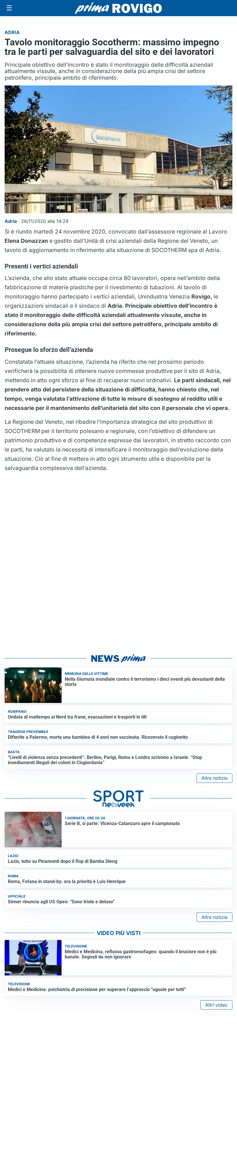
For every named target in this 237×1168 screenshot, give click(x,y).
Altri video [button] (216, 1005)
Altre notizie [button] (214, 778)
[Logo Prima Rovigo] (118, 8)
